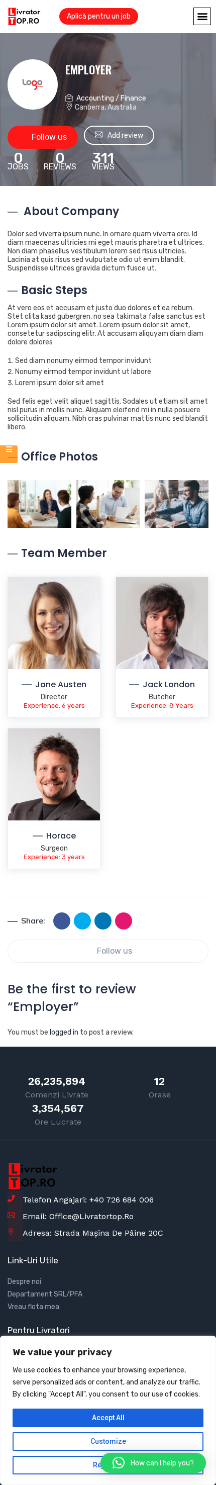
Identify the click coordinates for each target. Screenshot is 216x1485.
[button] (202, 16)
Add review (125, 135)
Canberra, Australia (106, 107)
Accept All (108, 1418)
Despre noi (24, 1281)
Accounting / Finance (111, 98)
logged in (64, 1032)
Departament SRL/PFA (45, 1294)
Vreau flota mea (33, 1307)
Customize (108, 1441)
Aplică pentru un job (99, 16)
